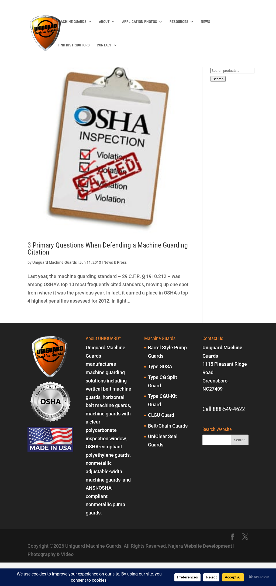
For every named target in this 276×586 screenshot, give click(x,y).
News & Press (115, 262)
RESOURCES (179, 22)
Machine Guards (72, 22)
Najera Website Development (200, 546)
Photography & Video (50, 554)
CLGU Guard (161, 415)
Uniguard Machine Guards (54, 262)
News (205, 22)
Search (218, 79)
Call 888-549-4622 (223, 409)
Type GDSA (160, 366)
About (104, 22)
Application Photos (139, 22)
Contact (104, 45)
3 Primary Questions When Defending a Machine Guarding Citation (107, 248)
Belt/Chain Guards (168, 426)
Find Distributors (74, 45)
